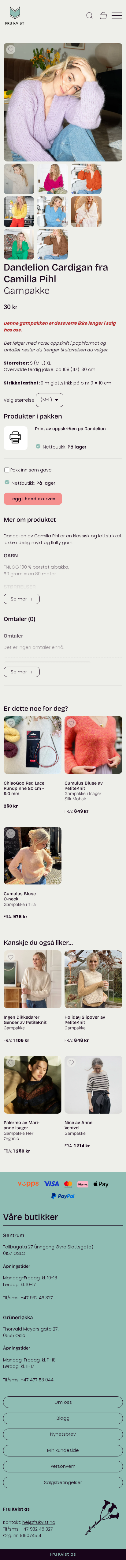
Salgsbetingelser (63, 1482)
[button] (15, 438)
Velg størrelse (19, 400)
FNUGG (11, 567)
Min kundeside (63, 1450)
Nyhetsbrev (63, 1434)
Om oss (63, 1402)
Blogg (63, 1418)
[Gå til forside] (15, 25)
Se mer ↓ (22, 599)
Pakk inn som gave (31, 470)
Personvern (63, 1466)
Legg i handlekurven (32, 499)
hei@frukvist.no (38, 1522)
